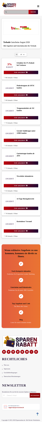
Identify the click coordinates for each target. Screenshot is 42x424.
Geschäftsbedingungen (10, 372)
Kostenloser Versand (24, 221)
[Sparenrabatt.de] (18, 5)
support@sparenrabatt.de (16, 407)
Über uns (6, 365)
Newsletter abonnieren (25, 176)
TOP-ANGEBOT (20, 72)
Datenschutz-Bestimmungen (12, 376)
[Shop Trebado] (21, 28)
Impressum (7, 369)
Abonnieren (35, 395)
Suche (33, 12)
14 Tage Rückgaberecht (25, 199)
